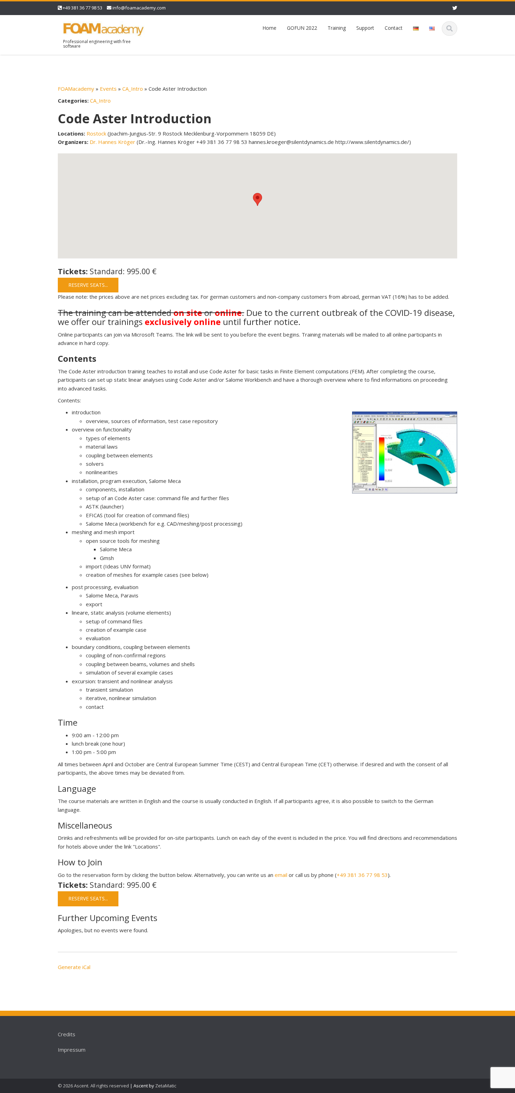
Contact (394, 28)
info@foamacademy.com (139, 8)
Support (365, 28)
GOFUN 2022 (302, 28)
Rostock (96, 133)
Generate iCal (74, 966)
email (281, 874)
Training (337, 28)
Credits (66, 1034)
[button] (257, 199)
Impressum (71, 1049)
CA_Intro (132, 88)
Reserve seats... (88, 285)
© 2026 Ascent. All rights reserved (93, 1085)
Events (108, 88)
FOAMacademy (76, 88)
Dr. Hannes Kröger (112, 141)
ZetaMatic (165, 1085)
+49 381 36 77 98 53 (82, 8)
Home (269, 28)
